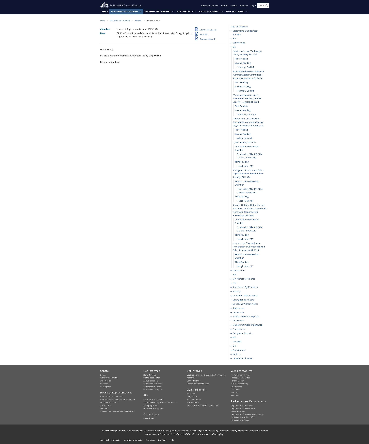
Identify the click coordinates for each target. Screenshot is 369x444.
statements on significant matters (245, 32)
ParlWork (244, 5)
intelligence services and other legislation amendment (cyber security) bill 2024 (248, 173)
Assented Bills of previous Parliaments (160, 402)
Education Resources (152, 383)
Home (105, 11)
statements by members (245, 287)
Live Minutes (105, 405)
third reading (242, 161)
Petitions (190, 377)
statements (238, 308)
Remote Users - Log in (240, 377)
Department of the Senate (242, 405)
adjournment (239, 349)
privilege (237, 341)
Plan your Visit (193, 402)
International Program (152, 389)
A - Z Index (235, 389)
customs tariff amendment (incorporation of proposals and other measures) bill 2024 (249, 247)
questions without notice (245, 295)
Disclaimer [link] (150, 440)
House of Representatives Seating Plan (117, 411)
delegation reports (242, 333)
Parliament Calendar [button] (210, 5)
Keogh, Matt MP (245, 165)
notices (236, 354)
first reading (241, 58)
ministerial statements (244, 278)
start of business (239, 26)
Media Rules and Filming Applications (202, 405)
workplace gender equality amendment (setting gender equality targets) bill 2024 (247, 98)
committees (239, 42)
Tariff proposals (150, 405)
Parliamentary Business (124, 11)
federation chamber (243, 358)
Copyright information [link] (133, 440)
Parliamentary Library (152, 386)
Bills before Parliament (153, 399)
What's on (191, 393)
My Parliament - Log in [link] (240, 375)
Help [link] (172, 440)
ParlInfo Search (237, 380)
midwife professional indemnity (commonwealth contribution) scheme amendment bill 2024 (248, 75)
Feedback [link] (162, 440)
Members (104, 408)
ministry (237, 291)
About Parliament (209, 11)
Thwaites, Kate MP (246, 114)
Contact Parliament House (198, 383)
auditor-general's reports (246, 316)
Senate (103, 375)
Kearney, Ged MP (246, 67)
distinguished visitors (243, 299)
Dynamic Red (105, 380)
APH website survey (239, 383)
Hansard (138, 20)
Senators (104, 383)
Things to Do (192, 396)
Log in (253, 5)
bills (235, 38)
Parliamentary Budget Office (243, 417)
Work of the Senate (108, 377)
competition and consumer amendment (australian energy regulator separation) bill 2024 (248, 122)
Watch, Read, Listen (151, 377)
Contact (224, 5)
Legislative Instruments (153, 408)
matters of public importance (247, 324)
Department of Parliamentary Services (247, 414)
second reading (243, 62)
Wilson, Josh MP (245, 138)
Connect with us (193, 380)
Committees (148, 418)
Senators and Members (158, 11)
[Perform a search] (266, 5)
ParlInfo (233, 5)
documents (238, 312)
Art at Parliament (194, 399)
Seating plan (105, 386)
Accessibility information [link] (110, 440)
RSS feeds (235, 395)
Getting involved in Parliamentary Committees (206, 375)
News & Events (185, 11)
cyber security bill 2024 (244, 142)
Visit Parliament (235, 11)
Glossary (234, 392)
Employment (236, 386)
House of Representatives (111, 396)
